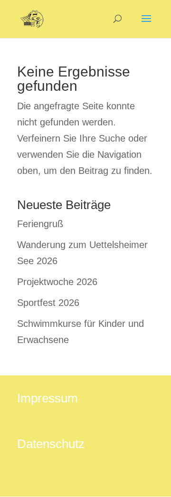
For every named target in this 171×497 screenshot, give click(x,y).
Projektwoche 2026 (57, 282)
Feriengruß (40, 224)
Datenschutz (51, 444)
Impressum (47, 398)
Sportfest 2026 (48, 302)
